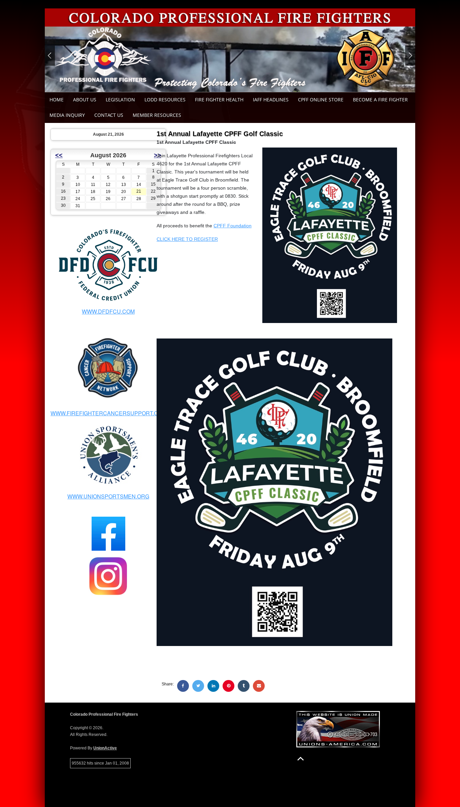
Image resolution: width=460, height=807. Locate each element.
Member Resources (157, 115)
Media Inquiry (67, 115)
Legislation (120, 99)
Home (57, 99)
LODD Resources (165, 99)
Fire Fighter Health (219, 99)
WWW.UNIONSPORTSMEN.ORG (108, 496)
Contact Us (108, 115)
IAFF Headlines (271, 99)
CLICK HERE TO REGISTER (187, 239)
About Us (84, 99)
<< (59, 155)
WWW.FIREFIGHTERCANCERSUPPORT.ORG (108, 413)
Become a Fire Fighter (380, 99)
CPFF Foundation (232, 225)
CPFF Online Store (320, 99)
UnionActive (105, 748)
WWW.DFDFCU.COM (108, 311)
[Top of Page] (300, 758)
